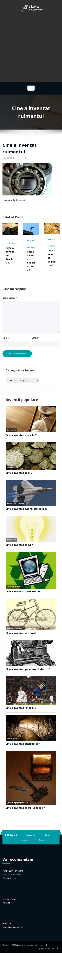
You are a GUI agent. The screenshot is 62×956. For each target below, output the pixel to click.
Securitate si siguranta (12, 243)
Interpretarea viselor (12, 874)
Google (42, 840)
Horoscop (7, 923)
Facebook (30, 835)
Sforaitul (6, 902)
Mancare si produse (33, 242)
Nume (6, 337)
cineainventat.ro (23, 945)
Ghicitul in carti (9, 899)
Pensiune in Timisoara (12, 870)
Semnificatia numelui (12, 927)
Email (35, 337)
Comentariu (9, 298)
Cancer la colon (9, 878)
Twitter (48, 835)
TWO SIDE (55, 948)
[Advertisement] (31, 46)
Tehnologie (54, 242)
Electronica (54, 238)
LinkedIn (25, 840)
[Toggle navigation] (31, 88)
